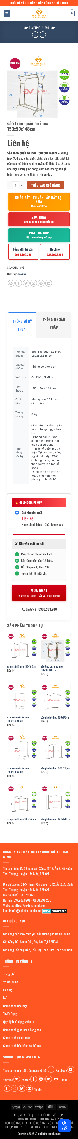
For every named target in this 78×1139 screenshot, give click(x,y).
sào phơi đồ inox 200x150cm (55, 768)
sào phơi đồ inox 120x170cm (55, 819)
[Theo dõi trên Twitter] (16, 1079)
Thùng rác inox (52, 1118)
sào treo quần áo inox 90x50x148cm (52, 668)
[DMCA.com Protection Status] (54, 910)
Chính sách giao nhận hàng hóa (22, 1029)
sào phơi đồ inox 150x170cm (55, 717)
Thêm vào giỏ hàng (45, 185)
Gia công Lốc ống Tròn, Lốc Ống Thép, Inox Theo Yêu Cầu (37, 949)
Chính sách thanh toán (16, 1037)
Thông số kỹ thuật (22, 325)
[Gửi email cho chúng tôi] (56, 1079)
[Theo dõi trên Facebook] (51, 1069)
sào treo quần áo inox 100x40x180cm (18, 770)
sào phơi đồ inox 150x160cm (21, 667)
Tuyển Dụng (10, 1013)
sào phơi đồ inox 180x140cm (21, 819)
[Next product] (35, 34)
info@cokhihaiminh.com (26, 910)
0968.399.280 (42, 900)
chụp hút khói (16, 1126)
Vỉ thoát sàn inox (39, 1122)
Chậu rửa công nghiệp (45, 1114)
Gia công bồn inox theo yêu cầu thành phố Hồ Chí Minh (36, 933)
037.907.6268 (22, 900)
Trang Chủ (9, 973)
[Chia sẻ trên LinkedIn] (48, 283)
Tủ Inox (19, 1114)
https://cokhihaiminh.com (30, 905)
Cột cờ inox (14, 1122)
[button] (7, 13)
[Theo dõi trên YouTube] (70, 1069)
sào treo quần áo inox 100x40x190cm (18, 719)
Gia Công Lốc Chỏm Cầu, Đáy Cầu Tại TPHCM (30, 941)
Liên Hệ (7, 989)
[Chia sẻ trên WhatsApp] (11, 283)
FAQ (5, 997)
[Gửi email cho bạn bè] (33, 283)
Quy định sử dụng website (18, 1021)
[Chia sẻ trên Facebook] (18, 283)
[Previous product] (43, 34)
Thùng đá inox (25, 1118)
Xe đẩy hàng (40, 1126)
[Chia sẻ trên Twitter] (26, 283)
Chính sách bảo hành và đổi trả (22, 1045)
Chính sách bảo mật (15, 1005)
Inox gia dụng (31, 27)
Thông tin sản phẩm (54, 323)
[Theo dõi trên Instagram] (41, 1079)
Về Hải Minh (10, 981)
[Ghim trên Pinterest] (41, 283)
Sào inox (50, 27)
